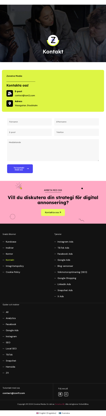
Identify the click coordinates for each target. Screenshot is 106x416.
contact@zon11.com (14, 393)
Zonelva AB (60, 404)
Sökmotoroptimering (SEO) (72, 272)
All (7, 312)
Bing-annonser (65, 266)
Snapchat (11, 360)
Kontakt (10, 260)
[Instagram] (66, 394)
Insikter (10, 247)
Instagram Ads (65, 241)
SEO (8, 342)
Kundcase (11, 241)
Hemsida (10, 366)
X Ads (61, 296)
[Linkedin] (60, 394)
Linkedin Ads (64, 284)
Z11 (7, 373)
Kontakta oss (52, 212)
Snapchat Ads (65, 290)
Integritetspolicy (15, 266)
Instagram (11, 336)
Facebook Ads (65, 254)
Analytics (11, 318)
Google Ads (64, 260)
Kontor (9, 254)
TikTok (9, 354)
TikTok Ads (63, 247)
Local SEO (11, 348)
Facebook (11, 324)
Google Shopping (67, 278)
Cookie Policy (13, 272)
